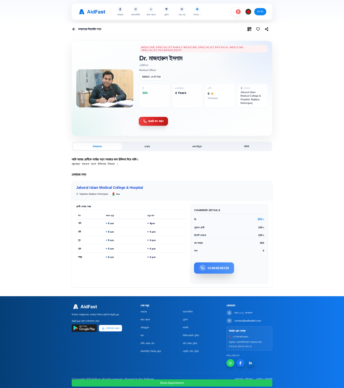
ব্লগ (142, 335)
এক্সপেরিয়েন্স (197, 146)
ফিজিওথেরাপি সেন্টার (191, 335)
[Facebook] (240, 363)
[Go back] (74, 29)
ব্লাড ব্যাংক (145, 319)
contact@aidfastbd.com (247, 320)
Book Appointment (172, 382)
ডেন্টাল (185, 319)
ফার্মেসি (185, 327)
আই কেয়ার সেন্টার (190, 343)
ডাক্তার (143, 311)
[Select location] (238, 12)
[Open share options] (258, 29)
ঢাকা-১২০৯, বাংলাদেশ (243, 312)
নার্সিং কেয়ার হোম (147, 343)
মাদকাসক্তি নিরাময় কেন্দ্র (150, 351)
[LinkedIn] (250, 363)
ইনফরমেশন (97, 146)
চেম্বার (147, 146)
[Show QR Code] (249, 29)
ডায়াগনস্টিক (188, 311)
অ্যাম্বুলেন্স (144, 327)
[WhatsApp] (230, 363)
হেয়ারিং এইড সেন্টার (191, 351)
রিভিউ (246, 146)
